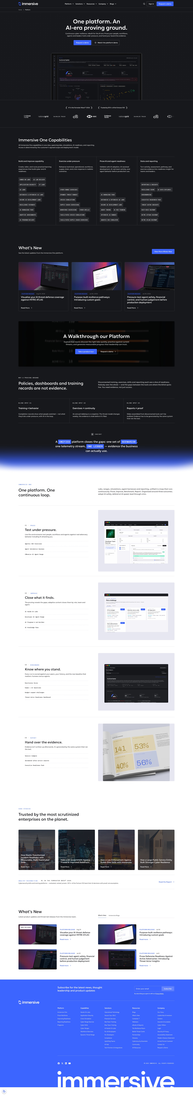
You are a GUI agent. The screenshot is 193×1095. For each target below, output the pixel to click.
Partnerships (136, 1035)
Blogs (134, 1012)
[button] (69, 4)
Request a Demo (163, 1048)
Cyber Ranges (85, 1028)
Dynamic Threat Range (88, 1035)
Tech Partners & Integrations (113, 1048)
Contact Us (161, 1044)
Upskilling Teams (110, 1041)
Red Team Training (110, 1022)
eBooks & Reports (137, 1025)
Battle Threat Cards (138, 1031)
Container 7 (136, 1019)
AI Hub (107, 1044)
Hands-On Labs (85, 1012)
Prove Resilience (62, 1015)
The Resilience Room (138, 1028)
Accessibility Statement (165, 1035)
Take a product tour (86, 352)
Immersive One (62, 1012)
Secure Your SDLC (110, 1015)
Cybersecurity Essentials (140, 1041)
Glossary (135, 1038)
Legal (159, 1028)
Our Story (161, 1012)
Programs (60, 1025)
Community (136, 1044)
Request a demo (165, 4)
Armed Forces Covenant (165, 1041)
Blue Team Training (110, 1025)
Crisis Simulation (86, 1019)
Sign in (151, 4)
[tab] (102, 915)
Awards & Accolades (164, 1022)
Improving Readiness (64, 1019)
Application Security (87, 1015)
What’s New (136, 1015)
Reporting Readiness (63, 1022)
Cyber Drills (84, 1025)
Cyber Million (162, 1025)
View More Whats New (163, 251)
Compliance (108, 1038)
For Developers (109, 1035)
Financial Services (110, 1019)
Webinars (135, 1022)
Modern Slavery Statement (166, 1038)
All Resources (136, 1048)
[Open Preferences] (4, 1091)
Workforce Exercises (87, 1031)
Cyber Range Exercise (87, 1022)
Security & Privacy (163, 1031)
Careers (160, 1019)
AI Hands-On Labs (110, 1028)
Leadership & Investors (165, 1015)
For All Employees (110, 1031)
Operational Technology (112, 1012)
